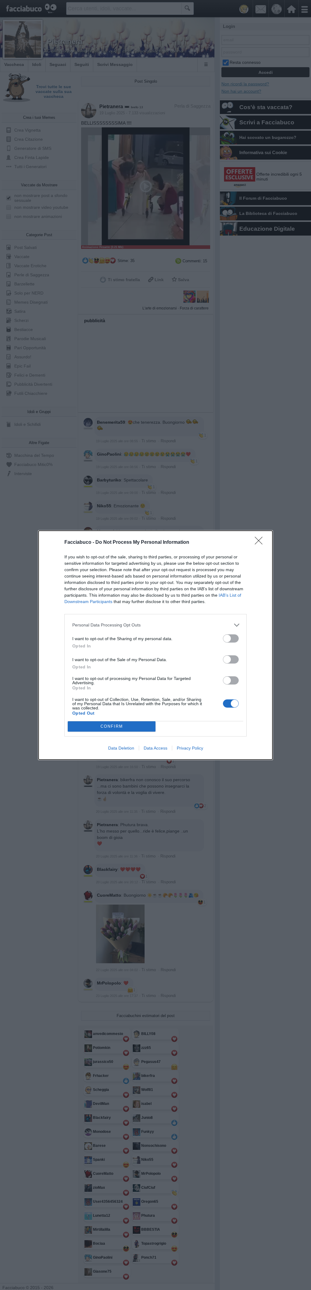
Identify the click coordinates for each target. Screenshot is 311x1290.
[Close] (260, 542)
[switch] (231, 638)
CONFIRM (112, 726)
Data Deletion (121, 748)
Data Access (155, 748)
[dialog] (155, 645)
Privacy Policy (190, 748)
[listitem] (155, 625)
